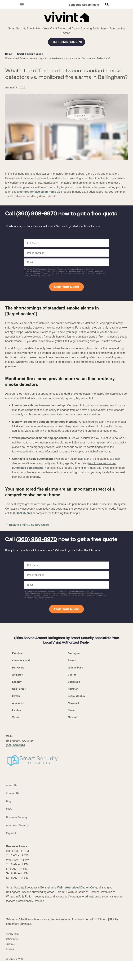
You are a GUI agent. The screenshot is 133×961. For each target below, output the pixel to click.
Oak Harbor (18, 688)
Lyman (16, 696)
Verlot (15, 717)
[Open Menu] (22, 5)
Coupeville (74, 681)
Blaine (71, 710)
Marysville (18, 667)
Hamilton (73, 688)
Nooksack (74, 703)
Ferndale (17, 653)
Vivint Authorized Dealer (73, 887)
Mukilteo (73, 717)
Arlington (17, 674)
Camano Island (21, 660)
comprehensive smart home (37, 192)
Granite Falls (75, 667)
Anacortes (18, 703)
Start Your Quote (66, 286)
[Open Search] (107, 4)
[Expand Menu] (37, 24)
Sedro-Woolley (76, 696)
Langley (17, 681)
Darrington (74, 653)
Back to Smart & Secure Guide (29, 525)
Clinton (72, 674)
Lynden (16, 710)
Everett (72, 660)
